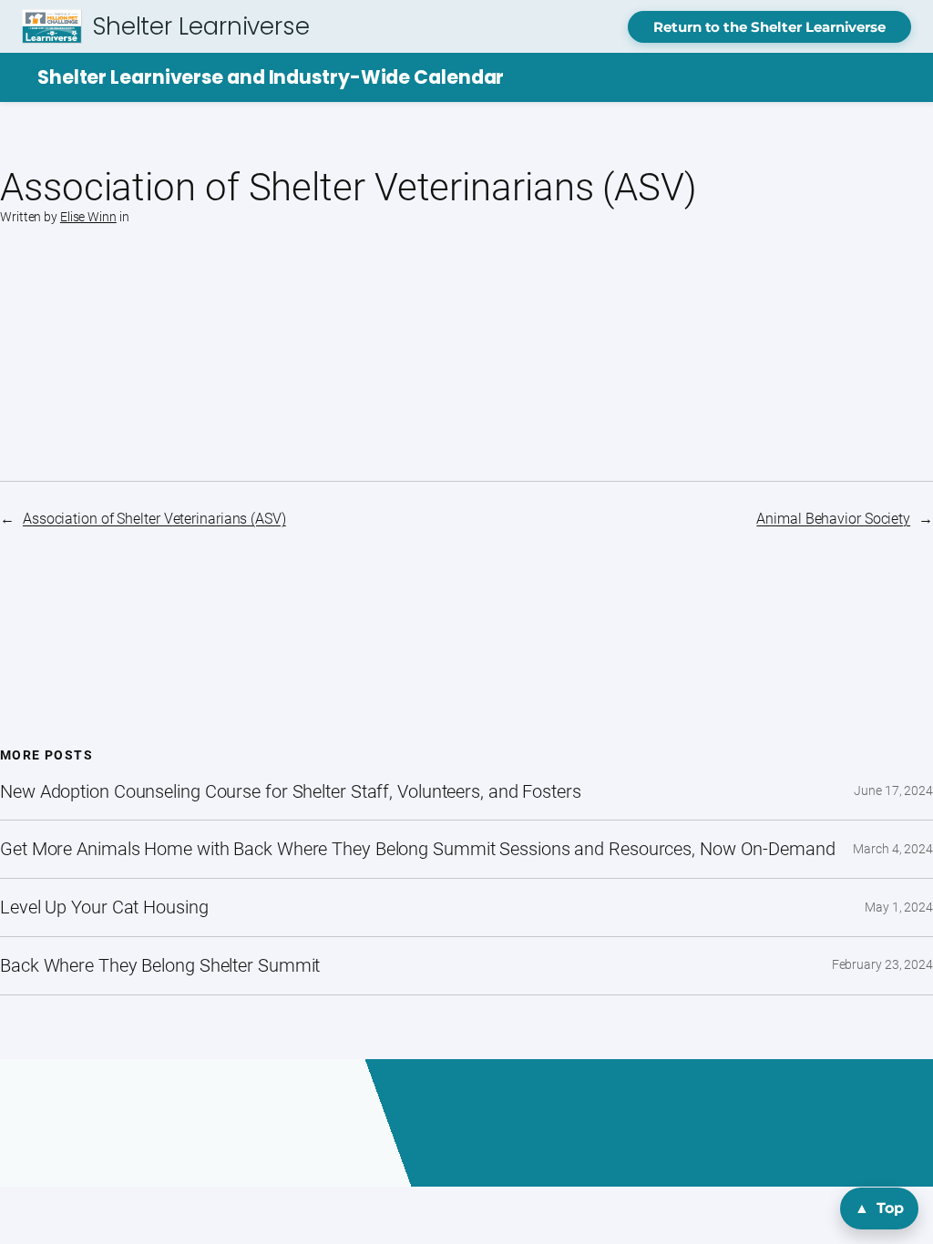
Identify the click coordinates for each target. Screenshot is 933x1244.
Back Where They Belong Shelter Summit (160, 965)
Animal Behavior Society (833, 518)
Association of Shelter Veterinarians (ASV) (154, 518)
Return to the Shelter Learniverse (769, 27)
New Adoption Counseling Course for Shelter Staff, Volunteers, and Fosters (290, 791)
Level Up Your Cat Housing (104, 907)
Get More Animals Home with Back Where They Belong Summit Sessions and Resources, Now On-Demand (418, 849)
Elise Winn (88, 216)
